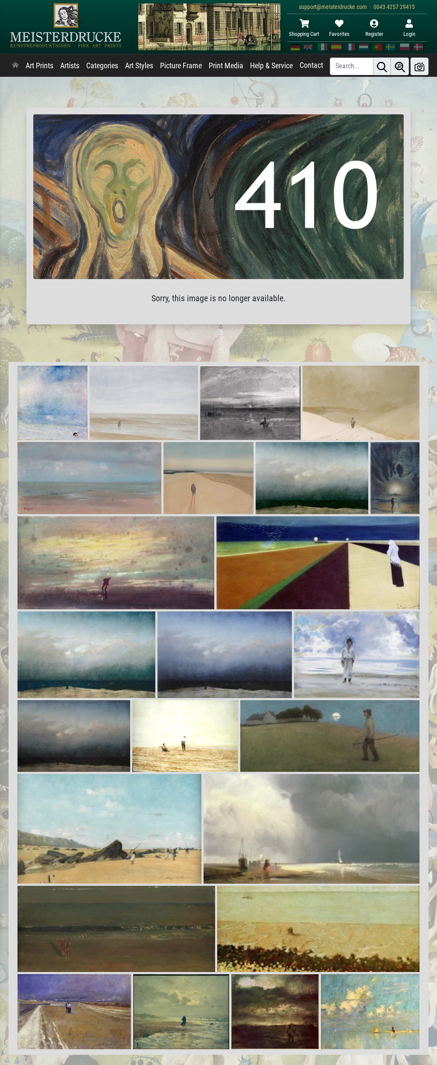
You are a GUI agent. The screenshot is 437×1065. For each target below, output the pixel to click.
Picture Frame (181, 65)
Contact (311, 65)
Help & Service (271, 65)
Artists (69, 65)
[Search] (382, 66)
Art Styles (139, 65)
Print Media (226, 65)
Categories (102, 65)
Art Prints (39, 65)
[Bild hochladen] (419, 66)
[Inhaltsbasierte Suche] (400, 66)
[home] (15, 66)
